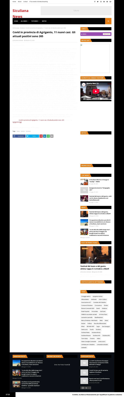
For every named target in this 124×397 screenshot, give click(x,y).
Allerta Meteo (85, 299)
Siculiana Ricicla (96, 332)
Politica (90, 323)
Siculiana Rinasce (86, 335)
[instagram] (101, 1)
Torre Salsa (84, 338)
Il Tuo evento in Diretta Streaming (38, 1)
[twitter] (98, 1)
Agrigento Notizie (97, 296)
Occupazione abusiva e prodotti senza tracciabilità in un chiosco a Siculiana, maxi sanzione (99, 222)
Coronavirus (98, 305)
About (19, 1)
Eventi (98, 308)
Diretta (106, 305)
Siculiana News (85, 332)
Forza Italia (95, 311)
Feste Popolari (85, 311)
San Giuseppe (106, 326)
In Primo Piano (103, 314)
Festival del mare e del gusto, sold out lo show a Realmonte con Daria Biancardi (100, 198)
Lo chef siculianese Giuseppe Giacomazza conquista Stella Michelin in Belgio (98, 362)
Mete (101, 320)
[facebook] (95, 1)
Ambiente (93, 299)
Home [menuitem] (16, 21)
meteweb (84, 347)
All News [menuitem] (24, 21)
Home (14, 1)
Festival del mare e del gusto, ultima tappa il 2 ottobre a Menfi (100, 213)
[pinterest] (104, 1)
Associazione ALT (86, 302)
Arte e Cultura (102, 299)
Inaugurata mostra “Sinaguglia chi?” (99, 189)
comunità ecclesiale (102, 344)
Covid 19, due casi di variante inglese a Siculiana (98, 371)
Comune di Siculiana (86, 305)
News (18, 131)
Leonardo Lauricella (86, 317)
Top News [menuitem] (34, 21)
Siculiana (22, 28)
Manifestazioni (99, 317)
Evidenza (104, 308)
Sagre (98, 326)
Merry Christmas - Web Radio (89, 320)
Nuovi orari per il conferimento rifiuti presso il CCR (99, 379)
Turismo (92, 338)
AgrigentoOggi (17, 122)
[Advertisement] (95, 116)
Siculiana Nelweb (18, 40)
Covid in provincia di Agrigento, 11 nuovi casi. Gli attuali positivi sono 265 (41, 120)
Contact (25, 1)
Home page (16, 28)
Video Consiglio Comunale (88, 341)
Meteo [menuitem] (44, 21)
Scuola (91, 329)
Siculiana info (96, 335)
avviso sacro (101, 341)
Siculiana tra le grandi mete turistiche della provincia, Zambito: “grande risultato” (31, 383)
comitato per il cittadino (88, 344)
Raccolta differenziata (100, 323)
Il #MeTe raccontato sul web (89, 314)
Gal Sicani (102, 311)
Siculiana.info (106, 335)
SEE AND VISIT (90, 326)
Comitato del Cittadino (99, 302)
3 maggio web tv (85, 296)
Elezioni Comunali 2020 (87, 308)
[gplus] (110, 1)
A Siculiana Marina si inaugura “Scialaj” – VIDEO (99, 180)
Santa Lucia (84, 329)
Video (98, 338)
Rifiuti (82, 326)
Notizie (23, 131)
